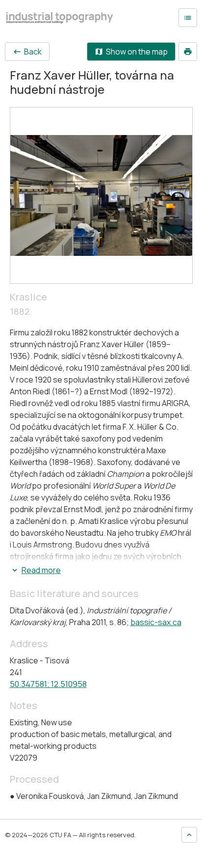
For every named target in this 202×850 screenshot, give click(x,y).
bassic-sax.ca (155, 622)
